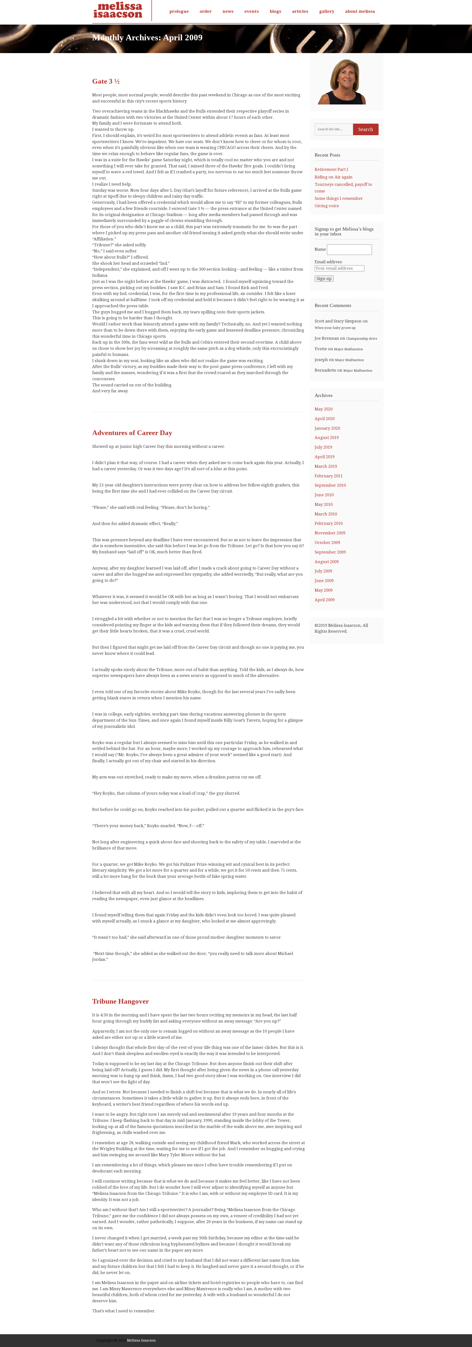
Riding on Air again (334, 177)
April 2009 (325, 600)
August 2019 (327, 437)
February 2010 (329, 523)
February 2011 (329, 476)
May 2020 (324, 409)
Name (320, 249)
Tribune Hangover (120, 1001)
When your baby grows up (335, 328)
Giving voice (327, 206)
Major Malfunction (348, 349)
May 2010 (324, 504)
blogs (275, 11)
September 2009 (330, 552)
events (251, 11)
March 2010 (326, 514)
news (228, 11)
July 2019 (323, 447)
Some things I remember (339, 198)
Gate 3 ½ (106, 81)
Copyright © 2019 (111, 1340)
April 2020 (325, 418)
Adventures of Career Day (132, 433)
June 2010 (324, 495)
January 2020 (327, 428)
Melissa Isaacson (141, 1340)
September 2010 (330, 485)
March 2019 (326, 466)
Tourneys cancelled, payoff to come (343, 187)
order (206, 11)
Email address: (329, 262)
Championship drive (361, 338)
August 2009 (327, 561)
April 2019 (325, 456)
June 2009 (324, 580)
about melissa (360, 11)
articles (300, 11)
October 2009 (327, 542)
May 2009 (324, 590)
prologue (179, 11)
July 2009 (323, 571)
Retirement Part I (331, 169)
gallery (326, 11)
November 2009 (330, 533)
